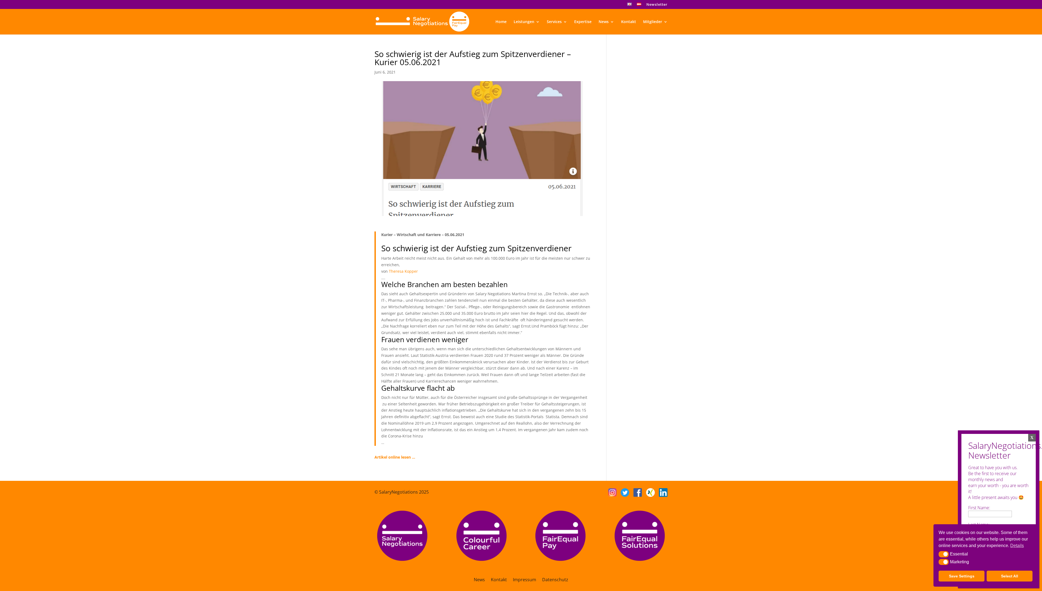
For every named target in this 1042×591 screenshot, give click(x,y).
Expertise (583, 22)
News (604, 22)
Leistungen (524, 22)
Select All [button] (1009, 576)
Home (501, 22)
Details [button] (1017, 545)
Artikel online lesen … (394, 457)
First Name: (979, 508)
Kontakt (628, 22)
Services (554, 22)
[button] (944, 554)
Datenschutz (555, 580)
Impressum (524, 580)
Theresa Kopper (403, 271)
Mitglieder (652, 22)
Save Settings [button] (961, 576)
